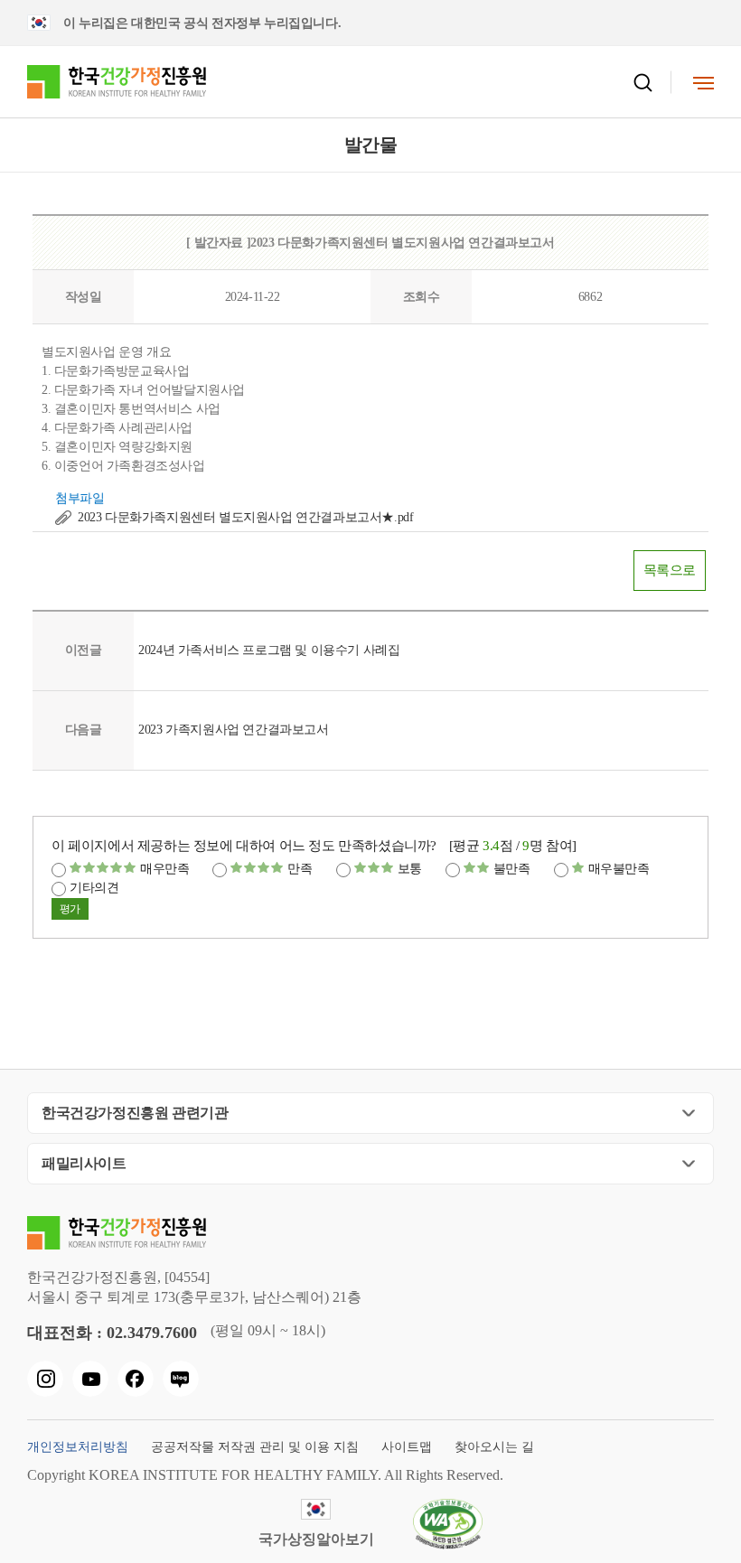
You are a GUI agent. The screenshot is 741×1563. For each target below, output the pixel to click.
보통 (410, 868)
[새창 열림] (45, 1379)
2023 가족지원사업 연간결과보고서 (233, 729)
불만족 (511, 868)
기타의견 (94, 887)
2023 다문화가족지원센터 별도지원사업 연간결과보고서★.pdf (245, 517)
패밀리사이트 (84, 1163)
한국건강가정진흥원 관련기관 (135, 1112)
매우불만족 (619, 868)
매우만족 (164, 868)
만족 (299, 868)
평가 (70, 909)
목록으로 (669, 570)
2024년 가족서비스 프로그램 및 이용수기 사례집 (268, 650)
